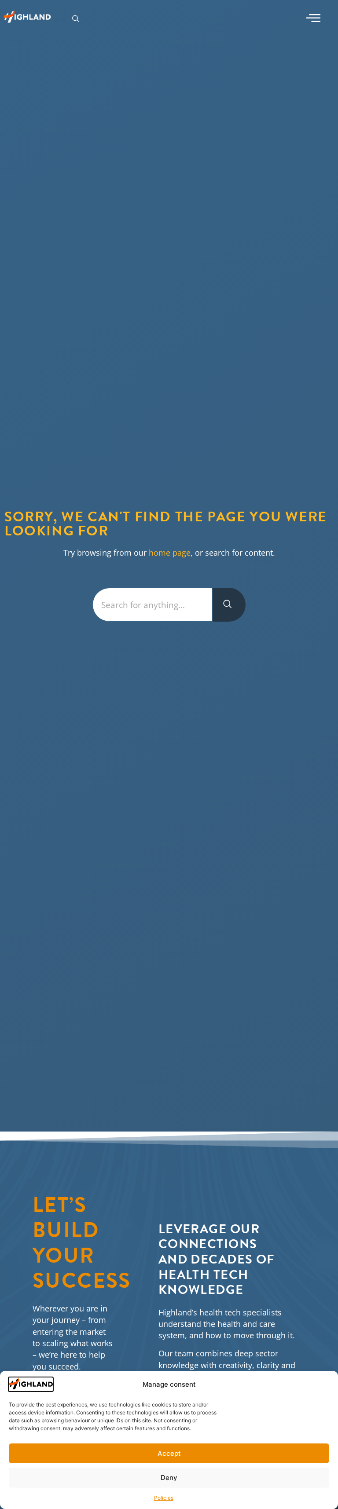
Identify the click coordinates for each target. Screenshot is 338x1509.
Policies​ (163, 1497)
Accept (169, 1453)
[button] (75, 19)
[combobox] (152, 605)
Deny (169, 1477)
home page (170, 552)
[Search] (229, 605)
